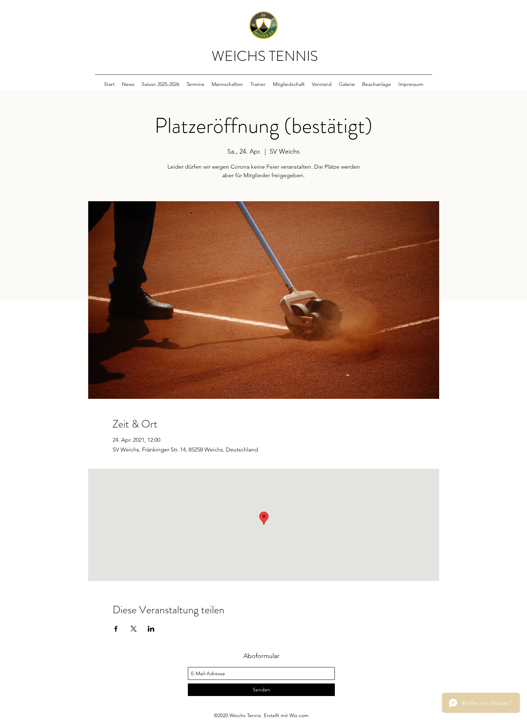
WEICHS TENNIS (265, 56)
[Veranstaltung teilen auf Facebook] (116, 629)
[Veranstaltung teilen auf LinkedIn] (151, 629)
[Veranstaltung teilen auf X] (133, 629)
